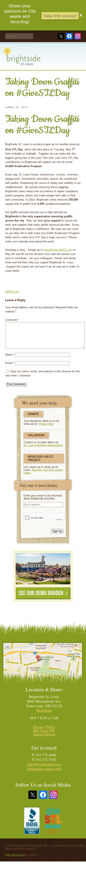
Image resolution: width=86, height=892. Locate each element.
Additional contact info (44, 768)
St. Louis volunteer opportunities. (43, 445)
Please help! (46, 423)
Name (9, 354)
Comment (12, 319)
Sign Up (57, 531)
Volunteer (36, 435)
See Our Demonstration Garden (43, 568)
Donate (33, 414)
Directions (44, 710)
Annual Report (44, 734)
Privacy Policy (44, 726)
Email (9, 363)
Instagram (78, 36)
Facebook (69, 36)
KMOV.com (12, 291)
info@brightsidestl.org (44, 764)
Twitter (61, 36)
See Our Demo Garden (43, 593)
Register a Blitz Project (40, 458)
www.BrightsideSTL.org (58, 249)
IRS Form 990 (44, 730)
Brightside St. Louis (21, 58)
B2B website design (15, 854)
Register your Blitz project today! (43, 471)
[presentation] (44, 517)
